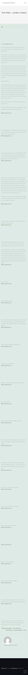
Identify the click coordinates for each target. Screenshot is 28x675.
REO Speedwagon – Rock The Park (11, 628)
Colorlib (9, 668)
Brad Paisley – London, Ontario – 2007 (16, 630)
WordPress (20, 668)
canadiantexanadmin (8, 44)
